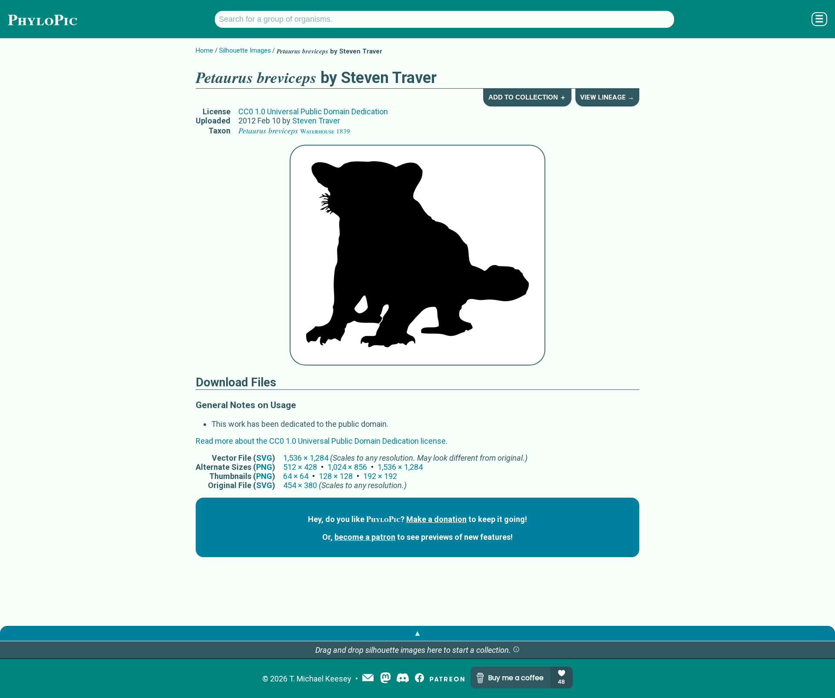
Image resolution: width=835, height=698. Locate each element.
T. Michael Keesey (320, 678)
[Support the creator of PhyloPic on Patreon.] (447, 678)
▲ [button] (417, 633)
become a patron (364, 537)
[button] (516, 650)
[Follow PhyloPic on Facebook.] (419, 678)
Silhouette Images (245, 50)
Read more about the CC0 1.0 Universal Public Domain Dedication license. (322, 440)
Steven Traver (316, 120)
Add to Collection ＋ (527, 97)
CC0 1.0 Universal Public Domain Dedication (313, 111)
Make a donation (436, 519)
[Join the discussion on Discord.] (403, 678)
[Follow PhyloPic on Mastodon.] (385, 678)
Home (204, 50)
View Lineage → (607, 97)
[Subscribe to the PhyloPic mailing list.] (368, 678)
